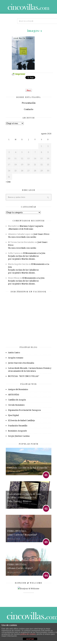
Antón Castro (14, 352)
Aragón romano (15, 358)
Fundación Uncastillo (17, 425)
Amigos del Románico (18, 389)
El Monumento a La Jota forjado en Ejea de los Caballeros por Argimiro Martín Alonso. (26, 256)
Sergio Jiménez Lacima (18, 436)
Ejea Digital (13, 415)
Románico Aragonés (17, 431)
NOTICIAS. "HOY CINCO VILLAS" (23, 376)
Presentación (28, 102)
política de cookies (28, 634)
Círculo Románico (16, 405)
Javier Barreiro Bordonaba (21, 363)
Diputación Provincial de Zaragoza (24, 410)
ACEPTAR (30, 639)
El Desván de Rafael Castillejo (21, 420)
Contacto (28, 109)
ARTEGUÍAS (13, 394)
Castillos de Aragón (17, 400)
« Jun (8, 182)
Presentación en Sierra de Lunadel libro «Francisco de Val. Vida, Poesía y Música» (24, 498)
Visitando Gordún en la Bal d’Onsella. (27, 467)
